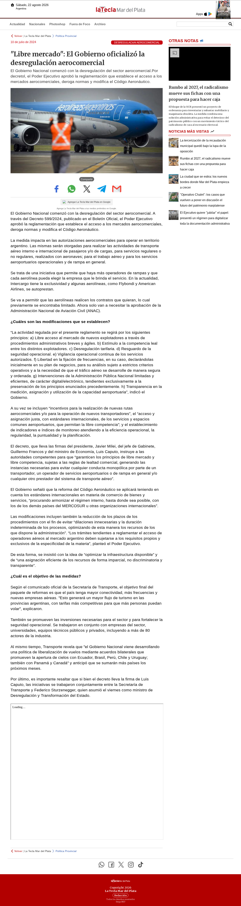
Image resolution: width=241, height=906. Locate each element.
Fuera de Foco (79, 24)
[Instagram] (131, 864)
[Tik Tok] (140, 864)
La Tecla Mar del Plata (37, 35)
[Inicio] (12, 5)
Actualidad (17, 24)
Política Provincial (66, 35)
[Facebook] (111, 864)
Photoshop (57, 24)
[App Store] (205, 14)
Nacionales (37, 24)
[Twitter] (121, 864)
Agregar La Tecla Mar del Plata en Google (89, 202)
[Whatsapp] (101, 864)
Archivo (100, 24)
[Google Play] (210, 14)
